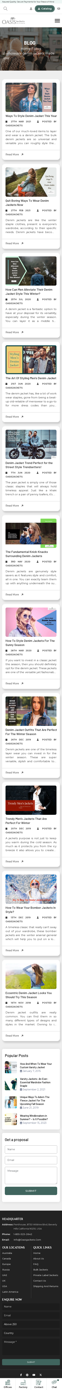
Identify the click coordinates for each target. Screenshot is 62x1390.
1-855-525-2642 (23, 1234)
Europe (6, 1264)
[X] (40, 1375)
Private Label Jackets (45, 1275)
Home (25, 49)
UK (4, 1280)
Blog (37, 49)
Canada (6, 1258)
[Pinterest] (27, 1375)
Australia (7, 1253)
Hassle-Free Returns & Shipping (16, 2)
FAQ (35, 1264)
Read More (13, 154)
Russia (6, 1269)
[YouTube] (34, 1375)
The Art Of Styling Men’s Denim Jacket (31, 378)
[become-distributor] (31, 9)
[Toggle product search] (5, 8)
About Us (38, 1258)
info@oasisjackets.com (27, 1239)
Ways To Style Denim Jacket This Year (31, 116)
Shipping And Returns (45, 1286)
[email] (59, 9)
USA (4, 1286)
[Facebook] (21, 1375)
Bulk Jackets (40, 1269)
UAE (4, 1275)
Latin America (10, 1291)
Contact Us (39, 1280)
